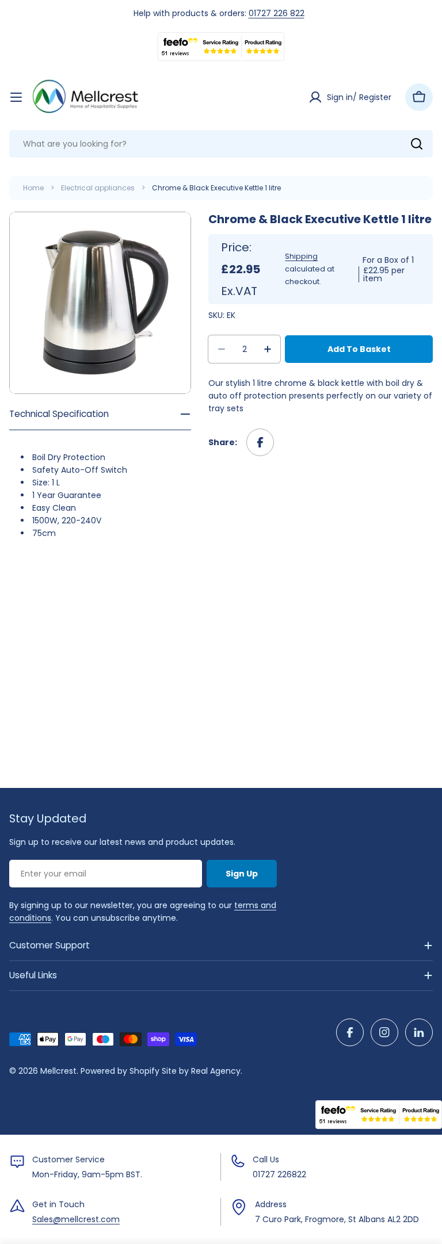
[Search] (417, 144)
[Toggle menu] (16, 97)
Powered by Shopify (120, 1071)
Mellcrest (58, 1071)
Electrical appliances (98, 188)
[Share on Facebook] (260, 442)
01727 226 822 (276, 13)
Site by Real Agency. (202, 1071)
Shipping (301, 256)
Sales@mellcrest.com (76, 1219)
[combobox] (221, 144)
